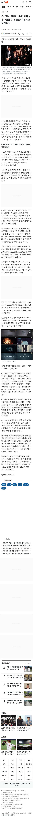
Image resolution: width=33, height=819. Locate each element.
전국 (4, 764)
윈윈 (3, 488)
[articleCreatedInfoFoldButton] (20, 29)
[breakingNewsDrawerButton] (26, 2)
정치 (4, 760)
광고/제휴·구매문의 (15, 784)
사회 (12, 760)
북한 (20, 764)
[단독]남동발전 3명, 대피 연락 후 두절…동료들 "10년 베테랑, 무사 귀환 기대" (15, 703)
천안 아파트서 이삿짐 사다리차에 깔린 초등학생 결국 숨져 (15, 694)
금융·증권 (29, 764)
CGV (9, 484)
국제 (29, 760)
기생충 (26, 484)
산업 (2, 12)
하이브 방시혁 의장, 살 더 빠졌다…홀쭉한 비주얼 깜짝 (15, 686)
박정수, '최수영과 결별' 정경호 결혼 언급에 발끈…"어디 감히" (15, 669)
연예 (3, 713)
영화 (14, 484)
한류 (20, 484)
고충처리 (16, 785)
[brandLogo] (4, 2)
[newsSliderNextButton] (30, 663)
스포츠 (3, 737)
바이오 (29, 768)
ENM (3, 484)
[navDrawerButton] (30, 2)
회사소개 (5, 784)
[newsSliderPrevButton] (25, 663)
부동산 (12, 768)
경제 (20, 760)
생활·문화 (4, 772)
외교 (12, 764)
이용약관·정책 (26, 784)
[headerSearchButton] (23, 2)
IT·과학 (20, 768)
